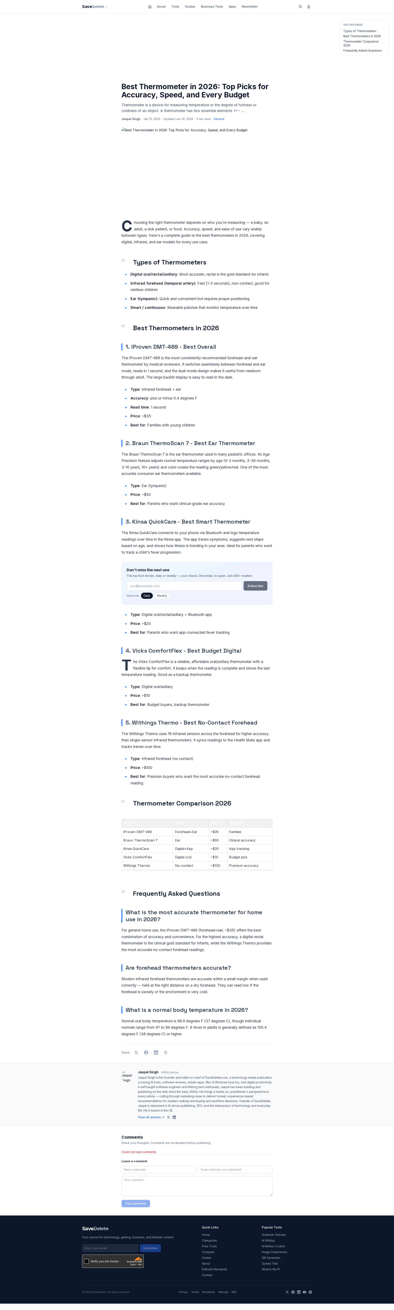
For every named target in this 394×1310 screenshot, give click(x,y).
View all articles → (151, 1117)
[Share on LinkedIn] (156, 1052)
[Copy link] (166, 1052)
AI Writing (268, 1240)
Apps (232, 6)
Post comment (136, 1203)
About (206, 1263)
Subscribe (255, 586)
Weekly (162, 595)
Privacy (183, 1292)
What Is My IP (271, 1269)
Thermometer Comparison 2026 (361, 43)
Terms (195, 1292)
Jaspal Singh (130, 119)
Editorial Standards (214, 1269)
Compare (208, 1252)
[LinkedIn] (298, 1292)
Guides (190, 6)
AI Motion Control (273, 1246)
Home (206, 1234)
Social (161, 6)
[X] (287, 1292)
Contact (207, 1275)
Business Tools (212, 6)
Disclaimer (208, 1292)
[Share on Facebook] (146, 1052)
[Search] (300, 6)
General (219, 119)
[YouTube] (304, 1292)
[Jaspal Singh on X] (168, 1117)
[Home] (149, 6)
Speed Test (270, 1263)
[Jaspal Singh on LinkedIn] (174, 1117)
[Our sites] (106, 6)
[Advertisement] (197, 48)
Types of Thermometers (359, 31)
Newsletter (250, 6)
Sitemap (223, 1292)
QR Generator (271, 1257)
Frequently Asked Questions (362, 50)
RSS (234, 1292)
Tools (175, 6)
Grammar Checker (274, 1234)
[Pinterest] (310, 1292)
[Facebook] (293, 1292)
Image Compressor (274, 1252)
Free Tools (209, 1246)
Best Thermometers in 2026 (362, 36)
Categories (209, 1240)
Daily (147, 595)
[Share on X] (136, 1052)
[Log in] (308, 6)
